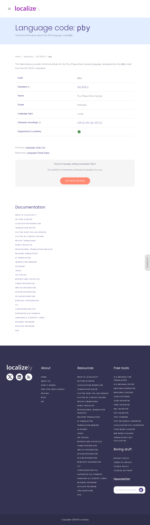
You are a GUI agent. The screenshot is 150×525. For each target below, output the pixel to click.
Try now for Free (75, 181)
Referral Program (24, 322)
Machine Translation (26, 253)
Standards (28, 56)
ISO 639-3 (41, 56)
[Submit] (141, 490)
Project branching (25, 240)
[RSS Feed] (28, 376)
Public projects (23, 245)
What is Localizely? (25, 215)
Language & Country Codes (30, 317)
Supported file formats (27, 313)
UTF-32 (98, 122)
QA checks (21, 275)
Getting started (23, 219)
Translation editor (25, 228)
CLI (16, 305)
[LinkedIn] (19, 376)
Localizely (84, 519)
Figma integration (25, 283)
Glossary (20, 266)
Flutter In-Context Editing (29, 236)
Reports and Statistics (27, 279)
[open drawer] (9, 8)
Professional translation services (34, 249)
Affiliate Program (24, 326)
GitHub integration (25, 292)
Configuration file (25, 309)
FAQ (17, 330)
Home (18, 56)
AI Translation (23, 258)
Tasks (18, 270)
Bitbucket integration (27, 300)
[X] (9, 376)
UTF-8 (80, 122)
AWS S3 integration (25, 288)
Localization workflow (28, 223)
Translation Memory (26, 262)
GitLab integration (25, 296)
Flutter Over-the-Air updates (31, 232)
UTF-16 (89, 122)
